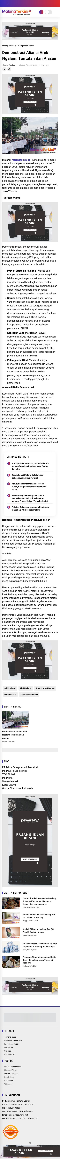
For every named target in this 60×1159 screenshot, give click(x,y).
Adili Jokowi (10, 688)
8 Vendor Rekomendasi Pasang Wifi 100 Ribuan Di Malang (39, 916)
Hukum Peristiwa (11, 1074)
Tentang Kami (10, 1037)
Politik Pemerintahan (12, 1067)
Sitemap (7, 1051)
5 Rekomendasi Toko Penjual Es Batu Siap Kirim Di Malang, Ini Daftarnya (40, 945)
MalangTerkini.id (9, 46)
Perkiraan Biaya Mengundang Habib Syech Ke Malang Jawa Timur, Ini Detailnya (39, 960)
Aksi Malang (25, 688)
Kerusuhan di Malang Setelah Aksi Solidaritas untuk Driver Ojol (27, 476)
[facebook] (3, 3)
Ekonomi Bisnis (10, 1070)
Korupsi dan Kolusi (26, 46)
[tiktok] (21, 3)
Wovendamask (10, 781)
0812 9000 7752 (30, 1118)
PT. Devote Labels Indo (14, 770)
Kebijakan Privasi (11, 1044)
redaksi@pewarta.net (18, 1115)
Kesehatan (8, 1081)
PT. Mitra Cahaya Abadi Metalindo (20, 767)
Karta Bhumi (9, 784)
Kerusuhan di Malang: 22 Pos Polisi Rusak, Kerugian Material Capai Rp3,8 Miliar (29, 487)
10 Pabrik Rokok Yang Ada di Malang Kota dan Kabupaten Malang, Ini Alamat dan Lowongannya (39, 901)
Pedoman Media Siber (13, 1040)
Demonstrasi (10, 694)
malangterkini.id (21, 159)
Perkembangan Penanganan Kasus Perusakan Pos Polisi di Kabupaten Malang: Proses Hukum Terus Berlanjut (30, 498)
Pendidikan (9, 1077)
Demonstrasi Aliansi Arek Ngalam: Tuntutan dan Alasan (14, 734)
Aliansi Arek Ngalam (45, 688)
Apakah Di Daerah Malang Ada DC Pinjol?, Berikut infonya (38, 930)
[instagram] (12, 3)
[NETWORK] (41, 12)
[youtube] (16, 3)
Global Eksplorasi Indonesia (17, 788)
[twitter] (8, 3)
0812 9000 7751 (13, 1118)
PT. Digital (7, 777)
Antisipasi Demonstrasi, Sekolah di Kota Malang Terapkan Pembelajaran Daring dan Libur (30, 466)
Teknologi (8, 1084)
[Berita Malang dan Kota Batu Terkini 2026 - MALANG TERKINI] (16, 14)
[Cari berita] (57, 3)
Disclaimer (8, 1047)
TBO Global (8, 774)
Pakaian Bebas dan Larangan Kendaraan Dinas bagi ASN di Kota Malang (30, 508)
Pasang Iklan (9, 1054)
